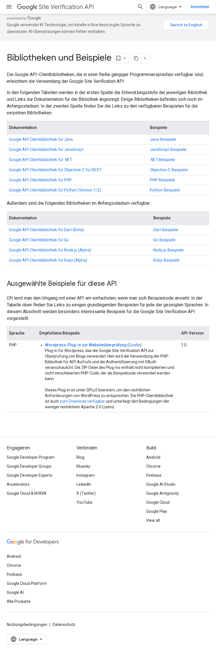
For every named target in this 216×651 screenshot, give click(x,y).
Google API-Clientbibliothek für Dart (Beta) (46, 230)
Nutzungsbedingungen (27, 624)
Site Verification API (66, 7)
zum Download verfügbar (82, 401)
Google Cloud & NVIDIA (26, 493)
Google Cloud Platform (27, 583)
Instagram (85, 475)
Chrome (153, 466)
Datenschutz (64, 624)
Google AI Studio (161, 484)
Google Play (156, 511)
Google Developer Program (31, 457)
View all (153, 520)
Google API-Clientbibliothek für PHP (40, 180)
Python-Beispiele (165, 190)
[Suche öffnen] (140, 6)
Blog (80, 457)
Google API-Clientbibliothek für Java (41, 139)
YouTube (84, 502)
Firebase (153, 475)
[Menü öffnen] (9, 7)
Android (153, 457)
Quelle (134, 345)
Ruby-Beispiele (166, 260)
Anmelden (199, 7)
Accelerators (18, 484)
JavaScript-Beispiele (168, 149)
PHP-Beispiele (162, 180)
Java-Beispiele (163, 139)
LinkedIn (83, 484)
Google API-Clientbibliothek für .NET (40, 159)
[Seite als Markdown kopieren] (136, 58)
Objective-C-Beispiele (169, 170)
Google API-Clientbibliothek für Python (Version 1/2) (55, 190)
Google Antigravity (162, 493)
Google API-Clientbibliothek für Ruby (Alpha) (48, 260)
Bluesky (83, 466)
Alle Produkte (19, 601)
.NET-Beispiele (162, 159)
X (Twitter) (86, 493)
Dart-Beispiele (165, 230)
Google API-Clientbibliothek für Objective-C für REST (55, 170)
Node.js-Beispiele (168, 250)
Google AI (15, 592)
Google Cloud (158, 502)
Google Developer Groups (29, 466)
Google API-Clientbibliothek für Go (39, 240)
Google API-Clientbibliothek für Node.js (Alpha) (50, 250)
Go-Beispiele (164, 240)
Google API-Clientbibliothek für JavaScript (46, 149)
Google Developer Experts (29, 475)
